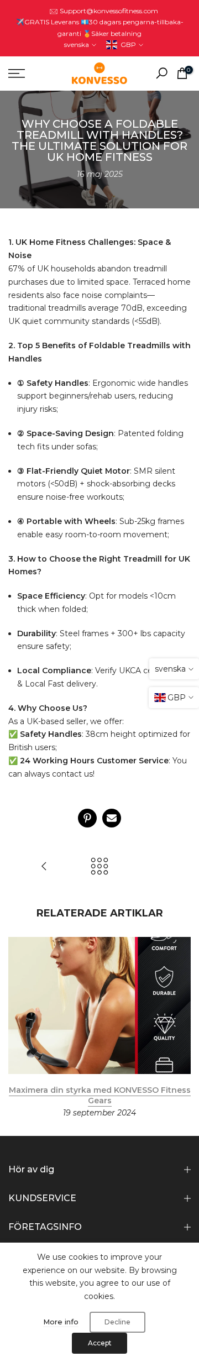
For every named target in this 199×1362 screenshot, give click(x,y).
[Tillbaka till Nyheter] (99, 867)
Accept (100, 1343)
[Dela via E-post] (111, 818)
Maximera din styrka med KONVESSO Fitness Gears (100, 1095)
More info (60, 1321)
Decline (117, 1322)
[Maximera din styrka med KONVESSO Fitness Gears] (44, 867)
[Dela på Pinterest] (87, 818)
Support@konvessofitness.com (109, 11)
